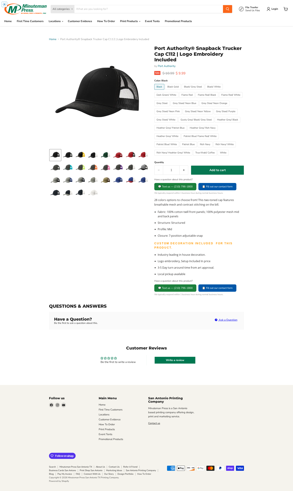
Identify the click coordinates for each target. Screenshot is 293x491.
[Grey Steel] (162, 107)
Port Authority (166, 66)
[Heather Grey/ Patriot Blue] (171, 132)
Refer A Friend (130, 466)
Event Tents (152, 21)
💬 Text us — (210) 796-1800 (175, 186)
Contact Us (114, 466)
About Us (100, 466)
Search (52, 466)
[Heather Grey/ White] (167, 140)
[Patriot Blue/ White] (167, 148)
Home (8, 21)
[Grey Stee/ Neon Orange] (214, 107)
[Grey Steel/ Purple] (226, 115)
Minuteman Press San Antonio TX (76, 466)
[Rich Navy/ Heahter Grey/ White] (173, 156)
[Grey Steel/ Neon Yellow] (198, 115)
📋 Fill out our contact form (217, 186)
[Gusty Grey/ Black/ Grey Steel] (196, 123)
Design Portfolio (125, 474)
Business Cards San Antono (62, 470)
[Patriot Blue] (189, 148)
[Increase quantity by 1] (184, 170)
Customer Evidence (80, 21)
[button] (273, 9)
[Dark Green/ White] (166, 99)
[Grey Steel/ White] (166, 123)
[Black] (159, 90)
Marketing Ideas (114, 470)
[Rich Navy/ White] (225, 148)
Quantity (159, 162)
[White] (223, 156)
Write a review (175, 360)
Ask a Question (227, 320)
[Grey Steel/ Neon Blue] (185, 107)
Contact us (154, 423)
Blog (51, 474)
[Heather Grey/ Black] (228, 123)
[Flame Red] (187, 99)
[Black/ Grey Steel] (193, 90)
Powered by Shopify (59, 481)
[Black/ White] (214, 90)
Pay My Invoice (64, 474)
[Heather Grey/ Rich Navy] (203, 132)
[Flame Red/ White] (231, 99)
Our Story (109, 474)
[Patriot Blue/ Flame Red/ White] (200, 140)
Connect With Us (92, 474)
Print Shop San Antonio (91, 470)
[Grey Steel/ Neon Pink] (168, 115)
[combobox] (148, 9)
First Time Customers (30, 21)
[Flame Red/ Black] (207, 99)
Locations (55, 21)
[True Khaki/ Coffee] (205, 156)
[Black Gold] (173, 90)
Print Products (129, 21)
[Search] (227, 9)
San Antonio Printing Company (141, 470)
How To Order (106, 21)
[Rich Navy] (205, 148)
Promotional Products (178, 21)
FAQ (78, 474)
